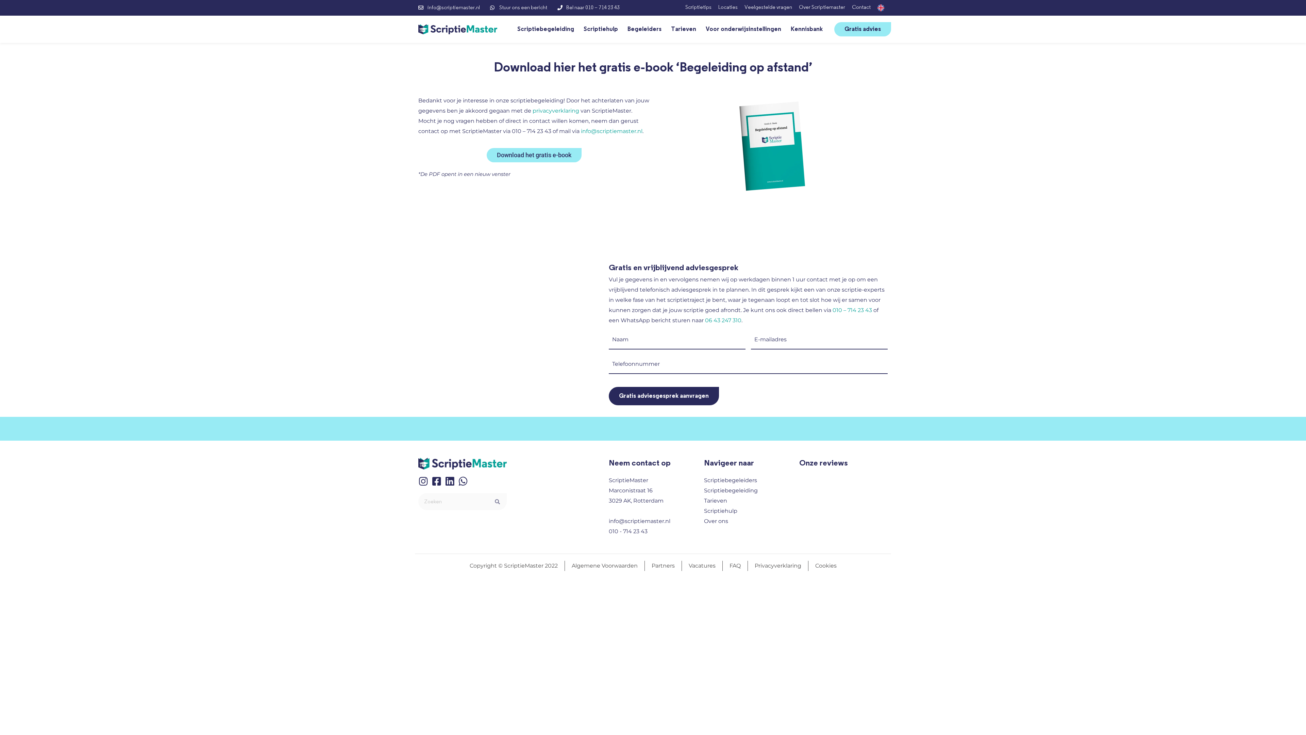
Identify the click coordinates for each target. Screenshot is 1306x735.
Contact (861, 7)
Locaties (728, 7)
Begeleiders (644, 29)
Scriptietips (698, 7)
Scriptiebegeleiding (545, 29)
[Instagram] (423, 481)
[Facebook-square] (436, 481)
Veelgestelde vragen (768, 7)
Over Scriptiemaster (822, 7)
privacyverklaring (556, 111)
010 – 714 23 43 (852, 310)
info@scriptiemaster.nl (611, 131)
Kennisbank (807, 29)
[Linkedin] (450, 481)
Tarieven (683, 29)
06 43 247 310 (723, 320)
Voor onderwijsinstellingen (743, 29)
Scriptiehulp (601, 29)
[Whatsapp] (463, 481)
